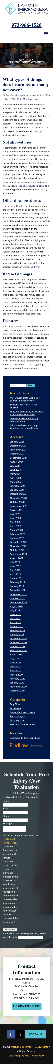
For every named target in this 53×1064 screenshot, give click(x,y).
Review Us (35, 1034)
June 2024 (15, 470)
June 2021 (15, 614)
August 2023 (16, 510)
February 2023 (17, 534)
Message (7, 823)
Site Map (24, 1056)
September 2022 (18, 554)
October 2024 (17, 454)
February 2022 (17, 582)
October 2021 (17, 598)
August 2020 (16, 655)
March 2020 (16, 675)
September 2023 (18, 506)
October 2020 (17, 646)
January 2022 (17, 586)
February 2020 (17, 679)
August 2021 (16, 606)
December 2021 (18, 590)
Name (6, 801)
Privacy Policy (10, 843)
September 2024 (18, 458)
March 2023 (16, 530)
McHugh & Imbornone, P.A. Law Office (32, 95)
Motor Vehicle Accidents (28, 99)
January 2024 (17, 490)
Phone (6, 816)
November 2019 (18, 687)
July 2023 (15, 514)
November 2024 (18, 450)
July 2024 (15, 466)
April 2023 (15, 526)
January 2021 (17, 634)
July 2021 (15, 610)
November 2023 (18, 498)
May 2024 (15, 474)
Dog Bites (15, 704)
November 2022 (18, 546)
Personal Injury (17, 716)
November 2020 (18, 642)
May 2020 (15, 666)
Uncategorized (17, 720)
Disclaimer (8, 839)
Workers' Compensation (22, 724)
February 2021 (17, 630)
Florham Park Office (26, 1006)
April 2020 (15, 670)
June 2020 (15, 662)
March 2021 (16, 626)
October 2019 (17, 691)
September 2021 (18, 602)
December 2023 (18, 494)
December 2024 (18, 446)
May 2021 (15, 618)
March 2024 (16, 482)
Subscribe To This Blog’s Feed (25, 738)
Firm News (15, 708)
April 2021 (15, 622)
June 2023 (15, 518)
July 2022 (15, 562)
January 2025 (17, 442)
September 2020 (18, 650)
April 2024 (15, 478)
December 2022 (18, 542)
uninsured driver (31, 267)
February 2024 (17, 486)
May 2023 (15, 522)
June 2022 (15, 566)
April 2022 (15, 574)
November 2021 (18, 594)
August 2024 (16, 462)
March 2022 (16, 578)
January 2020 (17, 683)
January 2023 (17, 538)
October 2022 (17, 550)
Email (6, 808)
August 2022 (16, 558)
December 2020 (18, 638)
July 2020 (15, 659)
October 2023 (17, 502)
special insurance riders (32, 186)
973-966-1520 (26, 25)
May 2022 (15, 570)
